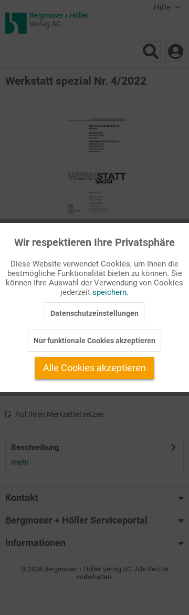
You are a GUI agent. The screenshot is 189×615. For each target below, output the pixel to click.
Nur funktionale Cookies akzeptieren (94, 340)
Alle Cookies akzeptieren (94, 367)
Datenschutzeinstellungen (94, 313)
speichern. (110, 292)
